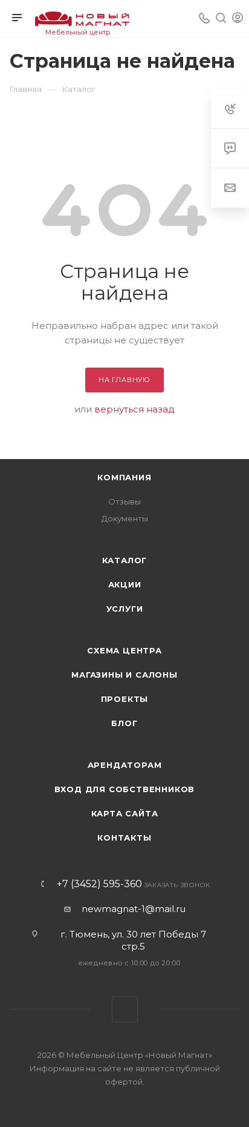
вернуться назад (134, 409)
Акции (124, 584)
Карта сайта (124, 813)
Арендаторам (125, 765)
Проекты (125, 699)
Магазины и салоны (124, 674)
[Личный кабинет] (237, 19)
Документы (125, 518)
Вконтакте (125, 1009)
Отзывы (124, 501)
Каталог (124, 560)
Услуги (124, 608)
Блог (124, 723)
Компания (124, 477)
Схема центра (124, 650)
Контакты (124, 837)
